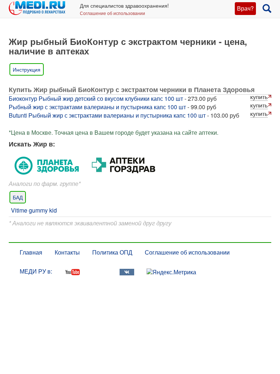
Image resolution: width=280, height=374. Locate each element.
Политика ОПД (112, 252)
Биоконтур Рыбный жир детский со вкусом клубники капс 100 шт (96, 98)
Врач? (245, 8)
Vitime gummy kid (34, 210)
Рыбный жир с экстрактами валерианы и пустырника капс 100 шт (97, 107)
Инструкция (26, 69)
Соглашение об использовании (112, 13)
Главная (31, 252)
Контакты (67, 252)
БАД (18, 197)
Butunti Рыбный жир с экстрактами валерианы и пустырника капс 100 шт (107, 115)
